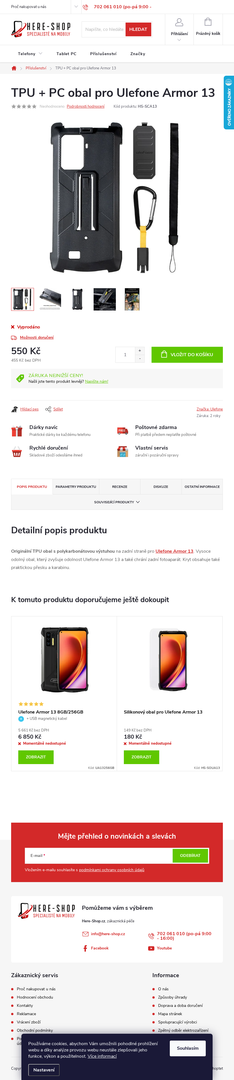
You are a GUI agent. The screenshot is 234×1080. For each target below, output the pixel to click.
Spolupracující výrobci (177, 1022)
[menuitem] (30, 54)
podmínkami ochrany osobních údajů (111, 870)
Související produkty (114, 502)
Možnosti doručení (37, 337)
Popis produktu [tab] (32, 486)
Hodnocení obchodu (35, 997)
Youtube (164, 948)
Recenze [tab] (119, 486)
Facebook (100, 948)
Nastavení (44, 1070)
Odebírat (190, 855)
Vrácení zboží (29, 1022)
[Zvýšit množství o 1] (139, 351)
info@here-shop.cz (108, 934)
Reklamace (26, 1014)
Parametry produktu (76, 486)
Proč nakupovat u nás (28, 6)
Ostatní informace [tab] (202, 486)
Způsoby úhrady (172, 997)
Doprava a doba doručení (180, 1005)
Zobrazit (36, 757)
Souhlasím (188, 1048)
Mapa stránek (170, 1014)
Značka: (210, 409)
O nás (163, 989)
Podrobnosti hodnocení (85, 106)
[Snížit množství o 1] (139, 358)
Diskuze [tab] (161, 486)
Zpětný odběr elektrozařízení (183, 1030)
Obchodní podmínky (35, 1030)
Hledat (138, 29)
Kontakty (25, 1005)
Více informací (102, 1056)
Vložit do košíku (192, 355)
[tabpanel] (64, 693)
